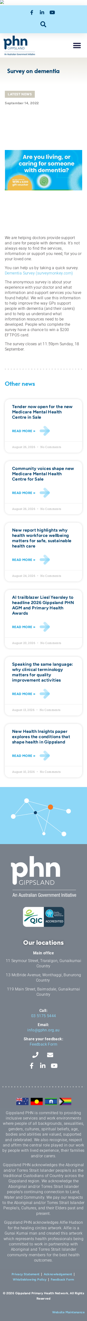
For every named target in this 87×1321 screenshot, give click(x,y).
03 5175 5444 (43, 1016)
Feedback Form (43, 1044)
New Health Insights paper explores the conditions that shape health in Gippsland (41, 737)
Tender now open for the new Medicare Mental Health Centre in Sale (42, 412)
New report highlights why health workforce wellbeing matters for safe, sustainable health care (42, 538)
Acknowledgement (58, 1274)
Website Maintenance (68, 1312)
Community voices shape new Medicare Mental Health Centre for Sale (43, 474)
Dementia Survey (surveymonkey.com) (39, 273)
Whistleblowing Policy (29, 1279)
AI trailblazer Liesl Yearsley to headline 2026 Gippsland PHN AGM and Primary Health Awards (43, 605)
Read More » (23, 431)
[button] (43, 24)
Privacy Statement (26, 1274)
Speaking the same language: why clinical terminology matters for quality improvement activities (42, 672)
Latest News (20, 94)
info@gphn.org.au (43, 1030)
